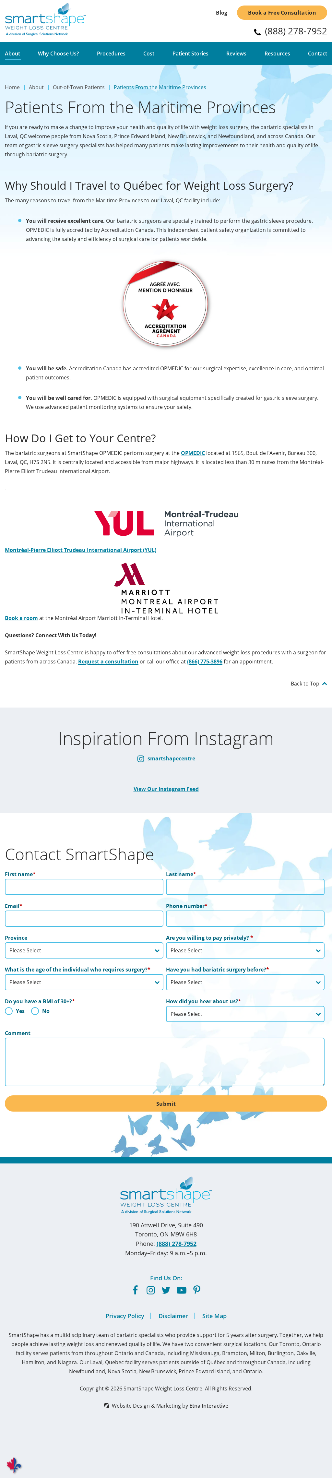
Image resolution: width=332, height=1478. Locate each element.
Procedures (111, 53)
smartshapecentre (170, 758)
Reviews (236, 53)
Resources (277, 53)
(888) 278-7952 (176, 1243)
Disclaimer (173, 1316)
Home (12, 87)
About (12, 53)
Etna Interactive (208, 1405)
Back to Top (305, 683)
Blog (221, 12)
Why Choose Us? (58, 53)
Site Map (214, 1316)
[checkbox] (84, 1012)
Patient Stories (190, 53)
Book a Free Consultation (282, 12)
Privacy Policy (125, 1316)
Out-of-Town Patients (79, 87)
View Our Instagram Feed (166, 789)
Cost (148, 53)
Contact (317, 53)
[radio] (15, 1012)
